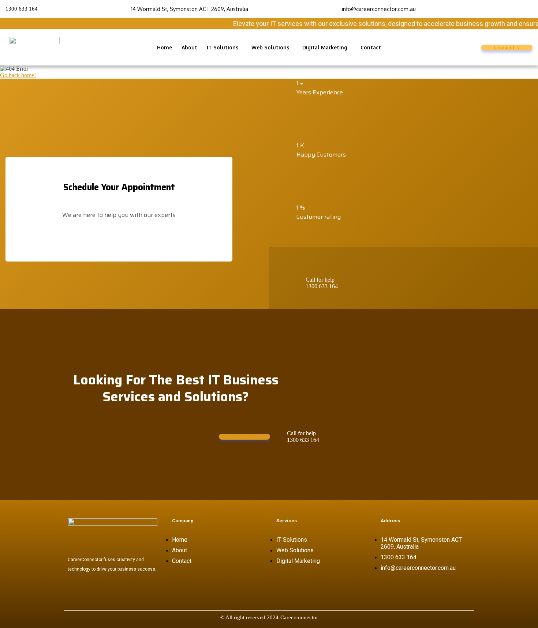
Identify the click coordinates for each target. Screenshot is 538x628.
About (189, 47)
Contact (370, 47)
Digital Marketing (324, 47)
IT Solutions (222, 47)
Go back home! (18, 75)
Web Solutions (270, 47)
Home (164, 47)
